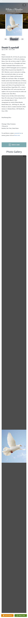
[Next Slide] (24, 446)
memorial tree (18, 133)
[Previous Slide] (3, 446)
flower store (17, 135)
